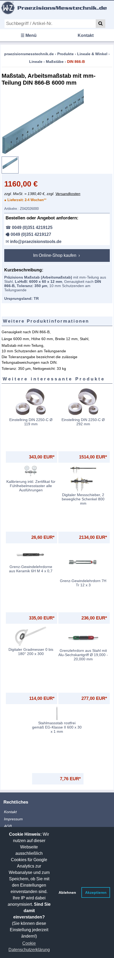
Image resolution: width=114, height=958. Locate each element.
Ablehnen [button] (67, 892)
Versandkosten (67, 194)
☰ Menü (29, 35)
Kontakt (86, 35)
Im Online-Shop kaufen (55, 255)
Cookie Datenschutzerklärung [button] (29, 946)
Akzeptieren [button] (96, 892)
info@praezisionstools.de (36, 241)
